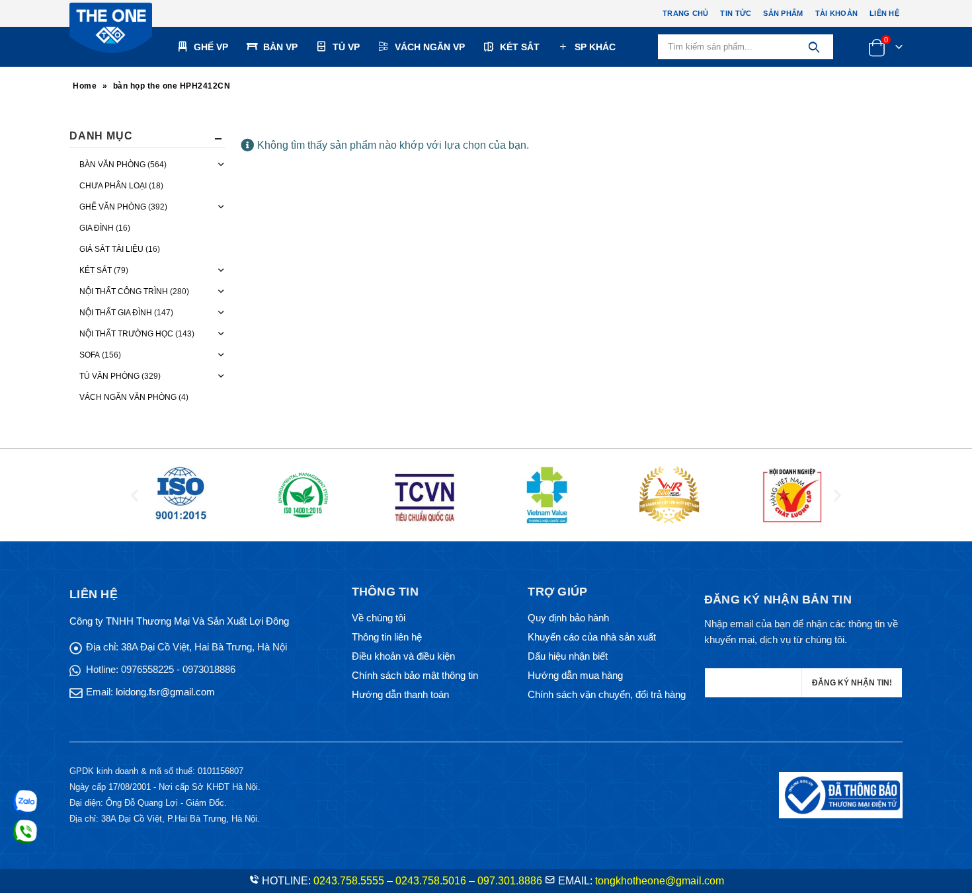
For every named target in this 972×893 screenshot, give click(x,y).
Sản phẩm (783, 13)
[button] (134, 494)
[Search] (813, 46)
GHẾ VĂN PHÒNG (112, 207)
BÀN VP (280, 47)
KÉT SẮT (520, 47)
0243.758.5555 (348, 880)
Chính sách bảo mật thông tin (415, 675)
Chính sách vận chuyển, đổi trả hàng (607, 694)
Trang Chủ (685, 13)
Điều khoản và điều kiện (403, 656)
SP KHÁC (595, 47)
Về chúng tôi (378, 617)
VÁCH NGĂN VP (430, 47)
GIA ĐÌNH (96, 228)
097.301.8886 (509, 880)
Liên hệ (884, 13)
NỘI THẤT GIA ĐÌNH (115, 312)
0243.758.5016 (430, 880)
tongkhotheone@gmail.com (659, 880)
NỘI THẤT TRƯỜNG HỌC (126, 333)
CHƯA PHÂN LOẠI (113, 185)
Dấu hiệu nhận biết (568, 656)
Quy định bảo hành (568, 617)
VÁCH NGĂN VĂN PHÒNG (128, 397)
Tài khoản (836, 13)
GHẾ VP (211, 47)
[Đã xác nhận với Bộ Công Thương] (841, 795)
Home (85, 86)
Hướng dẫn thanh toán (400, 694)
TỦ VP (346, 47)
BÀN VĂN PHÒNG (112, 164)
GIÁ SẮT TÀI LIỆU (111, 249)
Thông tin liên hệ (387, 636)
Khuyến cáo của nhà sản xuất (592, 636)
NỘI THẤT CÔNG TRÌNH (123, 291)
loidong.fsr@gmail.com (165, 691)
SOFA (89, 355)
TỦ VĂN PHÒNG (109, 376)
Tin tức (735, 13)
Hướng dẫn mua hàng (575, 675)
